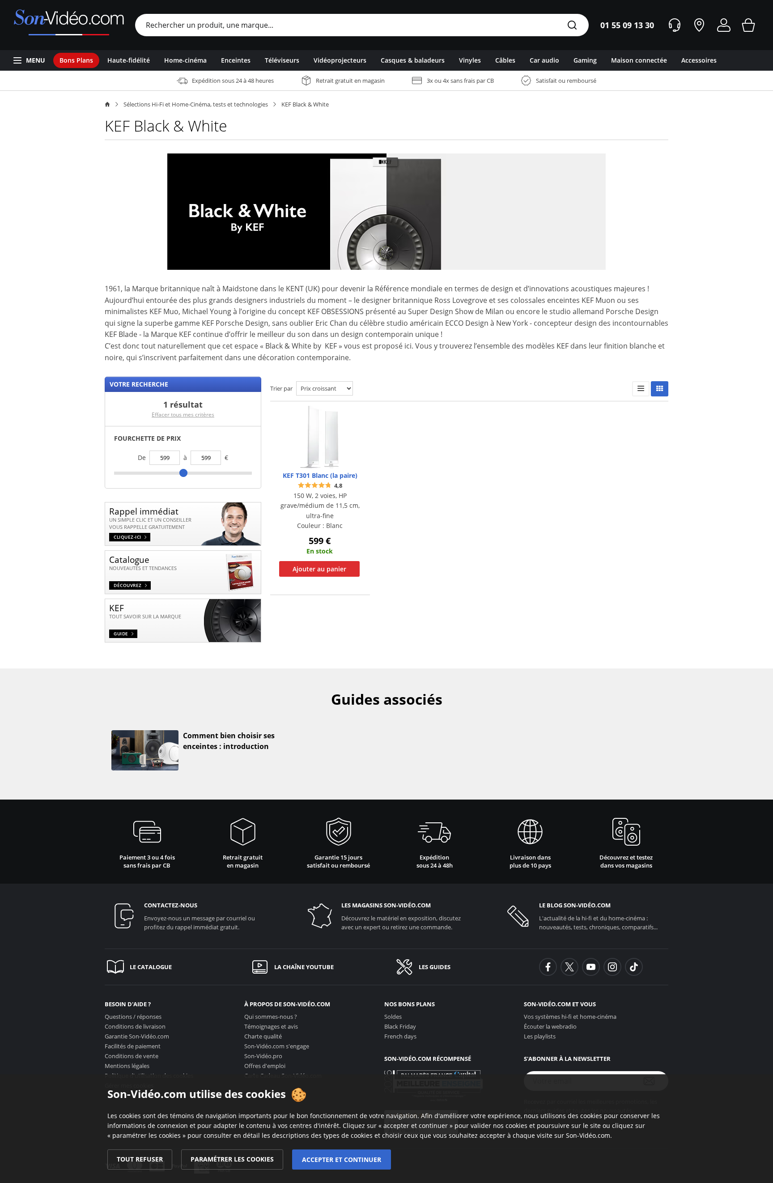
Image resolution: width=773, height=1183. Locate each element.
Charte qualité (263, 1036)
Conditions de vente (131, 1056)
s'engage (276, 1046)
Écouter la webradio (550, 1026)
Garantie (137, 1036)
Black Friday (400, 1026)
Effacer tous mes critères (183, 414)
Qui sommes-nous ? (270, 1017)
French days (400, 1036)
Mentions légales (127, 1066)
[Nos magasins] (699, 25)
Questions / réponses (133, 1017)
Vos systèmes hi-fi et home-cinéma (570, 1017)
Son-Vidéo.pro (263, 1056)
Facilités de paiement (133, 1046)
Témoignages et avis (271, 1026)
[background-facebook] (548, 967)
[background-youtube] (591, 967)
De (142, 457)
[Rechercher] (572, 26)
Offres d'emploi (264, 1066)
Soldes (393, 1017)
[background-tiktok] (634, 967)
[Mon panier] (748, 25)
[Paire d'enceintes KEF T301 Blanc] (319, 436)
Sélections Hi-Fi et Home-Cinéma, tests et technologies (195, 104)
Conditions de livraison (135, 1026)
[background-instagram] (612, 967)
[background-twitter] (569, 967)
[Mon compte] (724, 25)
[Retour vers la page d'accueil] (69, 25)
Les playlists (540, 1036)
